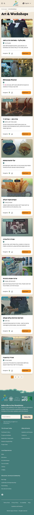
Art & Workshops (7, 21)
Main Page (3, 479)
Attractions (6, 299)
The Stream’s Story (5, 432)
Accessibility (23, 502)
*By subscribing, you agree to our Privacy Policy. (10, 422)
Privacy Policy (15, 502)
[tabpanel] (17, 198)
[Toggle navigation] (2, 3)
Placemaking (4, 485)
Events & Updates (26, 438)
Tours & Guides (4, 463)
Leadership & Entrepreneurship (8, 482)
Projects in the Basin (6, 435)
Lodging (3, 469)
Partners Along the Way (6, 441)
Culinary (17, 181)
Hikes (2, 454)
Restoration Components (7, 438)
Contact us (24, 435)
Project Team (4, 444)
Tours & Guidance (20, 21)
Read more (26, 53)
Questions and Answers (27, 432)
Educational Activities (6, 488)
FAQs (29, 502)
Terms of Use (7, 502)
